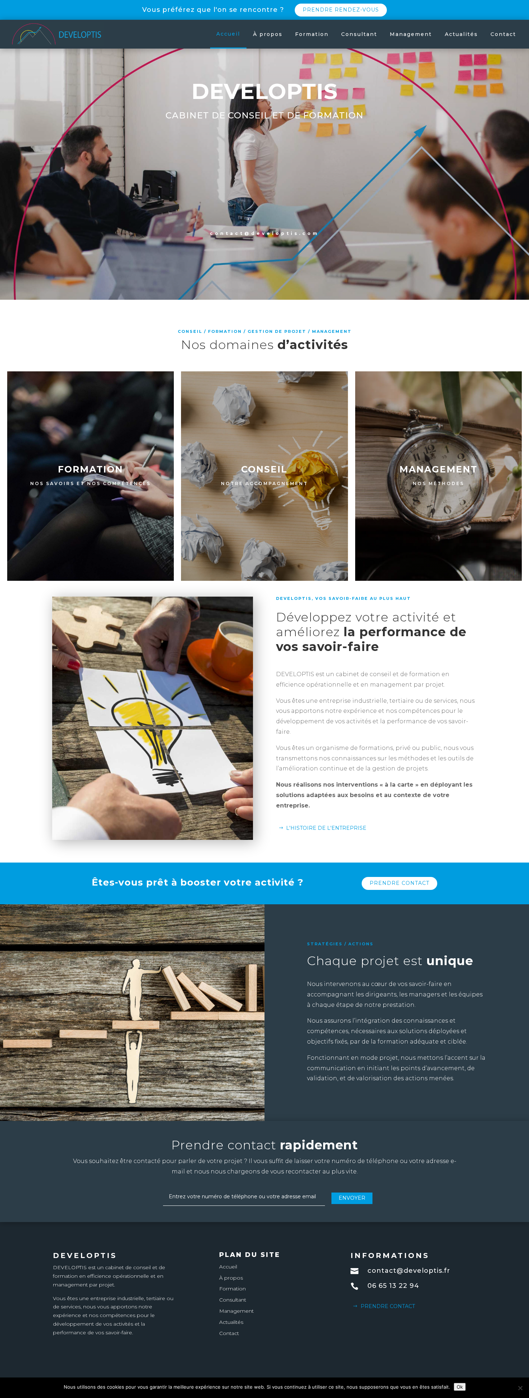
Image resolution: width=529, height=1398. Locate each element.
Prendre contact (399, 883)
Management (411, 34)
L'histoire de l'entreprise (326, 828)
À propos (267, 34)
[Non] (520, 1388)
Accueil (228, 34)
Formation (312, 34)
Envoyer (352, 1198)
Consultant (359, 34)
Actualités (461, 34)
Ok (460, 1387)
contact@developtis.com (264, 233)
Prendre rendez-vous (341, 9)
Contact (503, 34)
